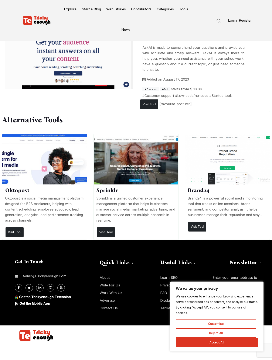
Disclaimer (168, 300)
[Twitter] (29, 288)
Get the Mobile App (35, 303)
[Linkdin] (40, 288)
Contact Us (109, 308)
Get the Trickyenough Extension (45, 296)
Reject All (216, 333)
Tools (183, 9)
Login (232, 20)
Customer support (159, 95)
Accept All (217, 342)
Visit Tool (149, 104)
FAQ (163, 293)
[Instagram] (50, 288)
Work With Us (111, 293)
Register (245, 20)
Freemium (151, 89)
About (105, 277)
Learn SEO (169, 277)
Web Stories (116, 9)
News (125, 29)
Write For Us (110, 285)
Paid (166, 89)
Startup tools (221, 95)
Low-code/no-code (192, 95)
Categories (165, 9)
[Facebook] (18, 288)
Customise (216, 323)
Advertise (107, 300)
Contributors (141, 9)
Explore (70, 9)
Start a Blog (91, 9)
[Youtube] (61, 288)
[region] (217, 317)
